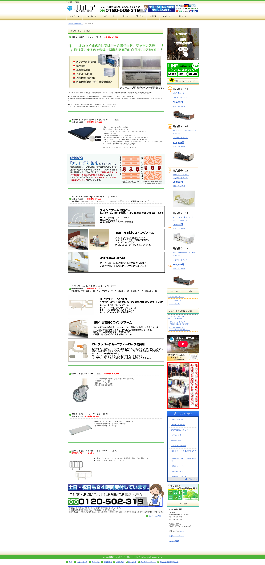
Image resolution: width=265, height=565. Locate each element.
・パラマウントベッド (176, 296)
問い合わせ (132, 562)
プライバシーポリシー (148, 562)
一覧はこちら (192, 479)
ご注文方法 (108, 562)
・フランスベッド (175, 300)
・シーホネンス (174, 304)
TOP (70, 562)
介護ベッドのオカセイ (75, 23)
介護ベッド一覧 (82, 562)
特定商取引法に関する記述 (169, 562)
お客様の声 (120, 562)
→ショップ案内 (174, 541)
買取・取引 (96, 562)
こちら (181, 531)
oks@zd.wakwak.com (176, 536)
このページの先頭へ (155, 516)
